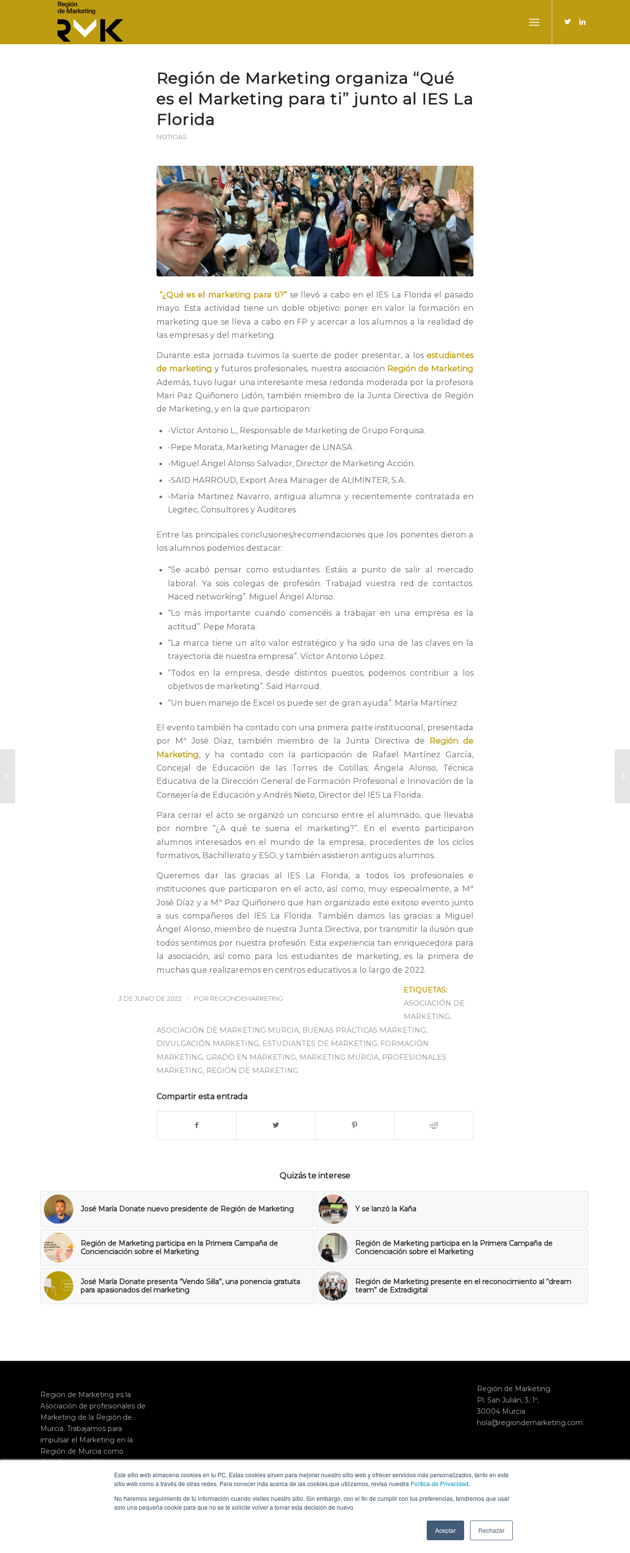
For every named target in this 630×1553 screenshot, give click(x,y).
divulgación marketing (208, 1043)
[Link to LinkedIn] (582, 21)
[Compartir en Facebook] (196, 1125)
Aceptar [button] (445, 1530)
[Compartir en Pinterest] (354, 1125)
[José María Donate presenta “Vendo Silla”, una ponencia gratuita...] (7, 776)
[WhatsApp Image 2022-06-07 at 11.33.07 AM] (315, 221)
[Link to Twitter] (567, 21)
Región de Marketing (252, 1070)
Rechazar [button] (491, 1530)
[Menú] (534, 22)
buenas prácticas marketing (364, 1030)
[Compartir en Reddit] (434, 1125)
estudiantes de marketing (319, 1043)
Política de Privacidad (439, 1483)
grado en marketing (251, 1057)
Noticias (172, 137)
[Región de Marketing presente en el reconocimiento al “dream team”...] (622, 776)
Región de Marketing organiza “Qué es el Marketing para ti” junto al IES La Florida (315, 98)
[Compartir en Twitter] (276, 1125)
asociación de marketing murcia (228, 1030)
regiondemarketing (246, 998)
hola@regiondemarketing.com (530, 1422)
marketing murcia (338, 1057)
